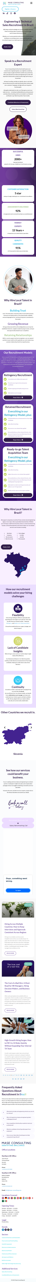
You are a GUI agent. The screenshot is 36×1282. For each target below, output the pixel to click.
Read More (10, 953)
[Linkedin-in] (4, 13)
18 (21, 1079)
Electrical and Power (7, 1250)
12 (26, 1075)
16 (15, 1079)
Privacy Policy (5, 1222)
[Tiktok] (7, 13)
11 (24, 1075)
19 (23, 1079)
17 (18, 1079)
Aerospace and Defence (7, 1257)
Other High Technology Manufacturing (11, 1263)
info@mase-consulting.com (13, 1190)
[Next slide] (31, 727)
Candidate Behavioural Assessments (10, 1275)
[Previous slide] (5, 727)
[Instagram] (11, 13)
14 (32, 1075)
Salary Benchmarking (7, 1271)
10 (21, 1075)
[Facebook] (15, 13)
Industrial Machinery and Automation (11, 1237)
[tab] (18, 820)
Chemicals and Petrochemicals (9, 1254)
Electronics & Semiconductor (9, 1247)
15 (13, 1079)
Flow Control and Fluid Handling (10, 1241)
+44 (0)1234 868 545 (7, 1186)
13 (29, 1075)
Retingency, (9, 623)
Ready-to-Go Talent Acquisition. (22, 623)
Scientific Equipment (7, 1244)
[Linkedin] (3, 1230)
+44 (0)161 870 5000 (7, 1169)
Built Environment (6, 1260)
